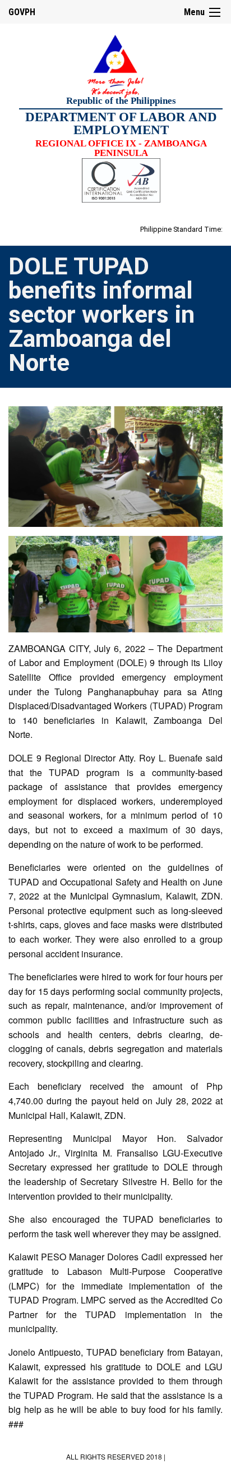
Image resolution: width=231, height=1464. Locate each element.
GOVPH (21, 12)
